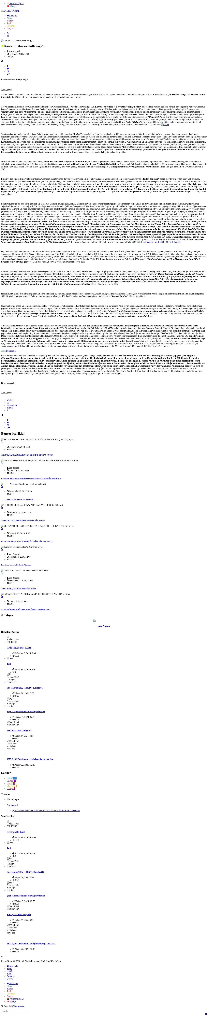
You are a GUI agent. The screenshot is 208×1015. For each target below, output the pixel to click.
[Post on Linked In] (8, 74)
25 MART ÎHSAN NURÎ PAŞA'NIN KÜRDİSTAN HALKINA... (25, 609)
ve (8, 402)
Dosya (10, 979)
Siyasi (9, 968)
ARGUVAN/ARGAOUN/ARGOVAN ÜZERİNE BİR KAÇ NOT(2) (27, 541)
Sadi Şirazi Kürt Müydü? (19, 914)
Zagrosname (18, 1006)
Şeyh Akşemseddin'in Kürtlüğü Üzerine (26, 711)
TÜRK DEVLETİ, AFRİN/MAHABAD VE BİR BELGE (23, 520)
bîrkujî (10, 408)
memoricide (12, 405)
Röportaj (11, 976)
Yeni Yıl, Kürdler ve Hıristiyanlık (17, 499)
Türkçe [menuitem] (12, 6)
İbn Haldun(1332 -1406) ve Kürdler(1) (25, 688)
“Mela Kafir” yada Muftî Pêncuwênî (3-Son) (18, 588)
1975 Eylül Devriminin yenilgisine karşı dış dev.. (30, 759)
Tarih (9, 973)
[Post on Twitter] (8, 68)
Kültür (10, 971)
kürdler (10, 400)
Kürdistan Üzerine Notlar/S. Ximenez (16, 565)
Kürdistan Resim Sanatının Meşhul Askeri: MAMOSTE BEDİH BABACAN (31, 478)
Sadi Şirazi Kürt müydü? (19, 730)
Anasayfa (13, 966)
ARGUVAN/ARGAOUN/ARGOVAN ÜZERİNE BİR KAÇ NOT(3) (27, 455)
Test (9, 664)
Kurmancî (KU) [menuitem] (16, 3)
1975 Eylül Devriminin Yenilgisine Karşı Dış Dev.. (31, 943)
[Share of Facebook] (7, 66)
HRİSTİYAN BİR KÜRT (19, 648)
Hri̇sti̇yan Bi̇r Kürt (16, 832)
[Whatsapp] (8, 71)
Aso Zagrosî (104, 626)
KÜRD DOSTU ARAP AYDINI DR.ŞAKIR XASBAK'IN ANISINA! (47, 810)
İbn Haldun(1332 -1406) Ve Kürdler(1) (25, 872)
